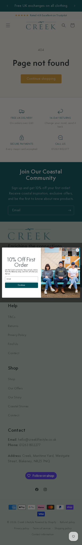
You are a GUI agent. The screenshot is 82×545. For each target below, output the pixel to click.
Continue (21, 285)
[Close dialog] (77, 250)
